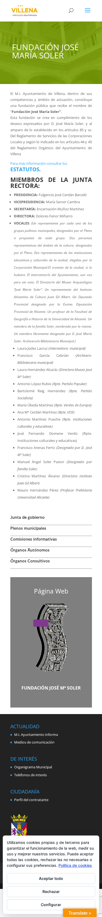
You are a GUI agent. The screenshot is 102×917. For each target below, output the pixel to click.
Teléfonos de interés (30, 774)
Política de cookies (75, 865)
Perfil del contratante (31, 799)
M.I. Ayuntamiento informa (36, 734)
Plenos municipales (28, 529)
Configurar (51, 904)
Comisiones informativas (33, 540)
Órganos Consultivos (30, 561)
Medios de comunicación (34, 742)
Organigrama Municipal (33, 767)
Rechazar (51, 891)
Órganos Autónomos (30, 551)
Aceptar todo (51, 878)
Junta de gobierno (27, 518)
